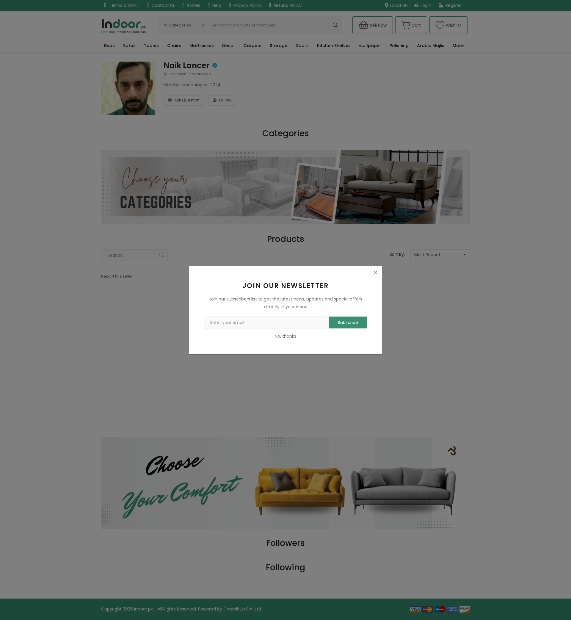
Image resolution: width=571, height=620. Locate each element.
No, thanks (285, 336)
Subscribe (348, 322)
